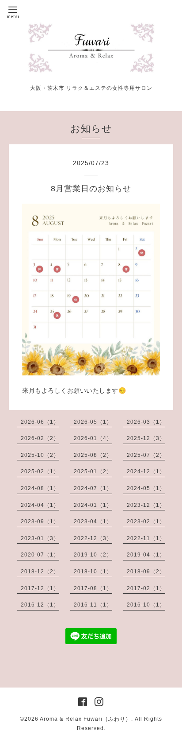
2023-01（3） (40, 538)
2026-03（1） (146, 422)
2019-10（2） (93, 555)
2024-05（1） (146, 488)
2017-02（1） (146, 588)
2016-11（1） (93, 605)
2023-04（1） (93, 521)
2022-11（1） (146, 538)
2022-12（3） (93, 538)
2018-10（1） (93, 571)
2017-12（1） (40, 588)
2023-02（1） (146, 521)
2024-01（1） (93, 505)
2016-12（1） (40, 605)
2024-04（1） (40, 505)
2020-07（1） (40, 555)
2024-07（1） (93, 488)
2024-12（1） (146, 471)
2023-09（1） (40, 521)
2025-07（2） (146, 455)
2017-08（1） (93, 588)
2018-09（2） (146, 571)
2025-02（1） (40, 471)
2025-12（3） (146, 438)
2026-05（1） (93, 422)
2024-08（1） (40, 488)
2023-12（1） (146, 505)
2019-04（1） (146, 555)
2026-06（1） (40, 422)
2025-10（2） (40, 455)
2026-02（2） (40, 438)
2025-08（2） (93, 455)
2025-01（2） (93, 471)
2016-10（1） (146, 605)
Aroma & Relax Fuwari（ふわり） (85, 719)
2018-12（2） (40, 571)
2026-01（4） (93, 438)
